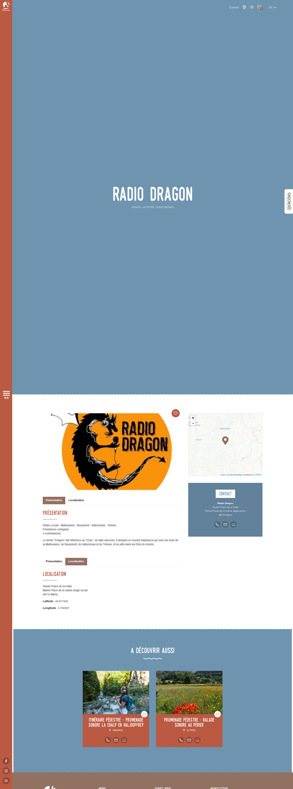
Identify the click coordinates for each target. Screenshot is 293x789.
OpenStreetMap (235, 474)
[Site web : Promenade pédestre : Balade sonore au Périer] (197, 740)
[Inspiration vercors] (289, 201)
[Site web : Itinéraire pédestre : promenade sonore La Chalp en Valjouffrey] (124, 740)
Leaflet (223, 474)
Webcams (244, 7)
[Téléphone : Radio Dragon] (217, 524)
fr (270, 8)
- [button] (193, 423)
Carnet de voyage (259, 7)
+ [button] (193, 418)
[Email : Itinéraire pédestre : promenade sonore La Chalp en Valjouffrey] (116, 740)
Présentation (54, 561)
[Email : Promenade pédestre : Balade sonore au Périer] (189, 740)
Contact (234, 7)
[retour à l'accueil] (6, 6)
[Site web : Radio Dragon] (233, 524)
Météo (252, 7)
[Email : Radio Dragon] (225, 524)
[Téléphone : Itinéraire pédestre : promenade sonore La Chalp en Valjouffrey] (108, 740)
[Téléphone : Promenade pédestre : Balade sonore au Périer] (181, 740)
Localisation (76, 500)
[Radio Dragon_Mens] (111, 451)
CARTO (258, 474)
